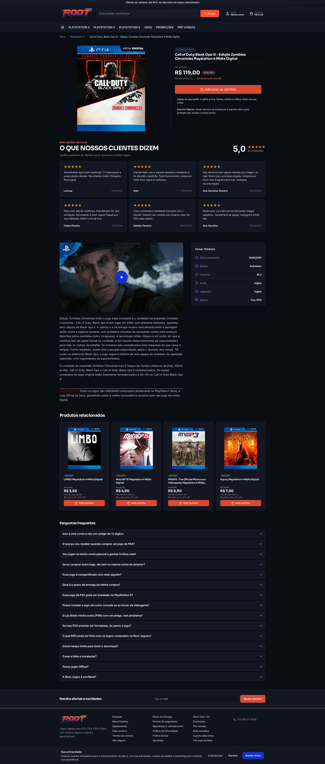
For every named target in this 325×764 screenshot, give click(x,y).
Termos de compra (122, 735)
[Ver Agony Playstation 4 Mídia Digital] (240, 466)
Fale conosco (119, 730)
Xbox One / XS (201, 716)
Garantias (158, 740)
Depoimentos (119, 726)
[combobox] (148, 13)
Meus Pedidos (120, 721)
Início (62, 36)
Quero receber (253, 699)
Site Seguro (118, 740)
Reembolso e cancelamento (168, 726)
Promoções (199, 721)
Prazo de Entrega (162, 716)
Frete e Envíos (160, 735)
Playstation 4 (77, 36)
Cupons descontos (203, 735)
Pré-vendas (199, 726)
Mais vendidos (201, 730)
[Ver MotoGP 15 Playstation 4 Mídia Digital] (136, 466)
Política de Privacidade (165, 730)
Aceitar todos (253, 755)
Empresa (117, 716)
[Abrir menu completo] (63, 27)
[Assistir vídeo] (121, 277)
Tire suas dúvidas (202, 740)
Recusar (233, 755)
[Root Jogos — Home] (76, 13)
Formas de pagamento (165, 721)
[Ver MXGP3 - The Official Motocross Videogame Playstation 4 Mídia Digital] (188, 466)
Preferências (215, 755)
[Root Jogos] (73, 719)
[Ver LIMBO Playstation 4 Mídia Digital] (84, 466)
